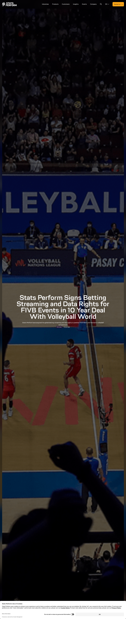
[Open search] (101, 4)
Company (93, 4)
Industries (45, 4)
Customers (66, 4)
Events (84, 4)
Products (55, 4)
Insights (76, 4)
